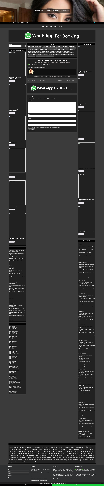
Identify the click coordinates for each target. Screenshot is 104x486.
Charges (22, 22)
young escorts (51, 55)
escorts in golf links (65, 447)
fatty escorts (66, 48)
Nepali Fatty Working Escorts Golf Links (17, 310)
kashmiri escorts (53, 51)
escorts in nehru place (37, 453)
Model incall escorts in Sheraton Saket (85, 399)
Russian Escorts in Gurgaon (14, 382)
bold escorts (58, 46)
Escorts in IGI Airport (13, 336)
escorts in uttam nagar (75, 460)
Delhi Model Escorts (13, 356)
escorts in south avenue (16, 460)
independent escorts (64, 49)
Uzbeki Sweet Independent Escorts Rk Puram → (67, 80)
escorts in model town (23, 453)
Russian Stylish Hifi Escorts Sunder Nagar (17, 308)
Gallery (18, 22)
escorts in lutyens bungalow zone (19, 451)
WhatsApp (78, 484)
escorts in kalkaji (50, 449)
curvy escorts (53, 48)
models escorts (66, 51)
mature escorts (60, 51)
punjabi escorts (52, 52)
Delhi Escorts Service (13, 351)
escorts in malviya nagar (51, 451)
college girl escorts (45, 48)
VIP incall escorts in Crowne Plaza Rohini (86, 264)
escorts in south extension (45, 460)
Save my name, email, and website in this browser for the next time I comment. (45, 127)
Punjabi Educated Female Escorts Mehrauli (17, 294)
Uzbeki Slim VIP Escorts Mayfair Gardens (17, 258)
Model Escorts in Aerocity (14, 368)
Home (10, 22)
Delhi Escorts (11, 350)
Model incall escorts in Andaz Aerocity (85, 397)
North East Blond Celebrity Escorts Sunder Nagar (52, 61)
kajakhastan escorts (45, 51)
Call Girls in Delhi (12, 361)
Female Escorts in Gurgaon (14, 378)
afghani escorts (31, 46)
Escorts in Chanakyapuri (14, 335)
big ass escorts (46, 46)
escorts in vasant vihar (19, 462)
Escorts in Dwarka (12, 328)
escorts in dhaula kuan (29, 447)
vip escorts (38, 55)
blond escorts (52, 46)
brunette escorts (65, 46)
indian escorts (72, 49)
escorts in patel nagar (36, 455)
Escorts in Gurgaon (12, 337)
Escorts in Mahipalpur (13, 331)
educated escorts (60, 48)
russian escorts (59, 52)
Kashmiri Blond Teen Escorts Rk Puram (16, 300)
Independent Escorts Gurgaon (15, 380)
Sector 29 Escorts (12, 375)
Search (10, 44)
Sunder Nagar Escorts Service (65, 62)
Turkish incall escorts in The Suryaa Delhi (86, 259)
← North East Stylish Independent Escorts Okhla (36, 80)
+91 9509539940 (26, 484)
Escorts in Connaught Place (14, 330)
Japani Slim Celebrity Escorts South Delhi (17, 280)
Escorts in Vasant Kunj (13, 333)
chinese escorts (38, 48)
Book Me (12, 80)
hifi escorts (37, 49)
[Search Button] (94, 22)
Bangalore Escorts (12, 371)
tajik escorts (46, 54)
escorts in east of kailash (54, 447)
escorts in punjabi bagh (66, 455)
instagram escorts (31, 51)
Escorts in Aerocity (13, 327)
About (14, 22)
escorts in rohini (37, 457)
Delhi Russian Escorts (13, 357)
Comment (30, 100)
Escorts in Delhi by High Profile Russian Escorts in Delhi (52, 10)
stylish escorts (39, 54)
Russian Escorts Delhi (13, 355)
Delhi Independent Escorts (14, 358)
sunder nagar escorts (67, 76)
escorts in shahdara (72, 457)
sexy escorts (65, 52)
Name (29, 114)
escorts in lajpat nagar (74, 449)
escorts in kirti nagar (62, 449)
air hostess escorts (38, 46)
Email (29, 118)
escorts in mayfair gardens (67, 451)
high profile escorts (43, 49)
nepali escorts (30, 52)
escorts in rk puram (26, 457)
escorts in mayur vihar (83, 451)
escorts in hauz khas (26, 449)
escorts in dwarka (41, 447)
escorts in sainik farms (49, 457)
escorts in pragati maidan (51, 455)
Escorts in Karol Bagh (13, 332)
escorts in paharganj (82, 453)
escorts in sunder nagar (52, 76)
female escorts (72, 48)
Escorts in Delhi (12, 326)
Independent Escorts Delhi (14, 353)
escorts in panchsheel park (21, 455)
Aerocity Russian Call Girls (14, 370)
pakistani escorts (45, 52)
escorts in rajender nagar (81, 455)
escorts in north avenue (68, 453)
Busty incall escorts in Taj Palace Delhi (85, 304)
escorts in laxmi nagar (86, 449)
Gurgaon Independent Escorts (15, 388)
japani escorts (38, 51)
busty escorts (71, 46)
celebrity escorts (31, 48)
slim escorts (71, 52)
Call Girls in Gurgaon (13, 343)
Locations (27, 22)
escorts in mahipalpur (37, 451)
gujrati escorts (31, 49)
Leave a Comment (46, 62)
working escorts (44, 55)
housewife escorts (57, 49)
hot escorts (50, 49)
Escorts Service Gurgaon (14, 383)
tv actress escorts (63, 54)
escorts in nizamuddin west (52, 453)
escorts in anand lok (15, 447)
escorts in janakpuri (39, 449)
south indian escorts (32, 54)
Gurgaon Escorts (12, 377)
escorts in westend (32, 462)
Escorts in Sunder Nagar (55, 62)
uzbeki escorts (71, 54)
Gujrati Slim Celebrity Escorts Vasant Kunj (17, 256)
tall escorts (51, 54)
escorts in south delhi (30, 460)
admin (36, 62)
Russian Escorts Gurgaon (14, 373)
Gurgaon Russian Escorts (14, 390)
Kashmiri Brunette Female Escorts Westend (39, 480)
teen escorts (57, 54)
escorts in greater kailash (79, 447)
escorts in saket (61, 457)
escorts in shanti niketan (86, 457)
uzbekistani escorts (31, 55)
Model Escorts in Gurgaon (14, 386)
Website (29, 122)
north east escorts (37, 52)
